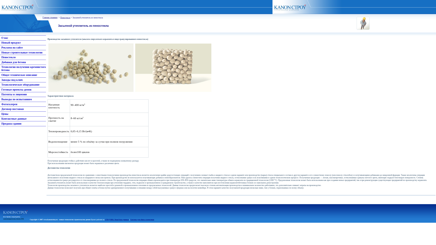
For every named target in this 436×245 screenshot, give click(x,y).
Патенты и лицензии (14, 94)
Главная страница (50, 17)
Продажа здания (11, 123)
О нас (4, 37)
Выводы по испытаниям (16, 99)
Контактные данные (14, 118)
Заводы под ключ (12, 79)
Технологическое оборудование (20, 84)
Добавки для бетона (13, 62)
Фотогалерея (9, 104)
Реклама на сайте (12, 47)
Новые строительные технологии (21, 52)
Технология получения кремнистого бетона (23, 68)
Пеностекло (65, 18)
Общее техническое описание (19, 75)
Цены (4, 113)
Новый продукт (11, 42)
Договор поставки (12, 109)
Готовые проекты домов (16, 89)
